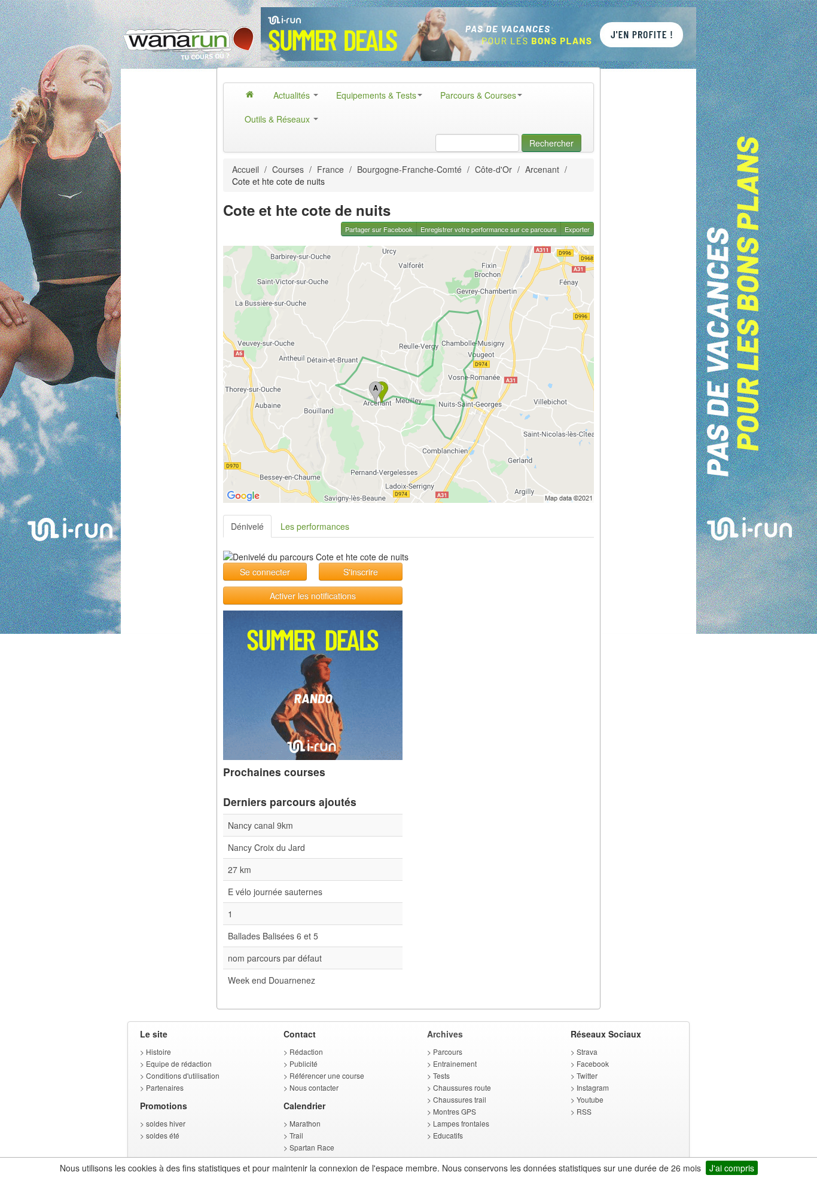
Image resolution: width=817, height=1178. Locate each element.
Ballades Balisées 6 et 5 (273, 936)
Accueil (245, 169)
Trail (296, 1135)
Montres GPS (454, 1111)
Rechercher (551, 143)
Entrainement (455, 1063)
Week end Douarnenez (271, 980)
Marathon (305, 1123)
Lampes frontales (461, 1123)
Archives (445, 1034)
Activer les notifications (313, 596)
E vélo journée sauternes (275, 892)
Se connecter (265, 572)
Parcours (447, 1051)
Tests (441, 1075)
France (330, 169)
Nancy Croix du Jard (266, 847)
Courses (288, 169)
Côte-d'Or (493, 169)
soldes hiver (165, 1123)
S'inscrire (360, 572)
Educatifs (448, 1135)
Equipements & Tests (376, 95)
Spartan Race (311, 1147)
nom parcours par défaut (275, 958)
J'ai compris (731, 1168)
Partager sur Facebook (379, 229)
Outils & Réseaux (278, 119)
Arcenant (542, 169)
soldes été (162, 1135)
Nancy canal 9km (260, 825)
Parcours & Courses (478, 95)
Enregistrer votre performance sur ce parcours (488, 229)
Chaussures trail (459, 1099)
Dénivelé (247, 526)
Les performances (315, 526)
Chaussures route (462, 1087)
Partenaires (165, 1087)
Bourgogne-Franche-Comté (409, 169)
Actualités (292, 95)
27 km (239, 869)
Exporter (577, 229)
